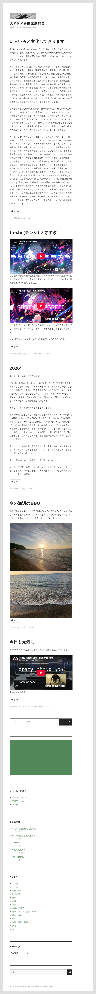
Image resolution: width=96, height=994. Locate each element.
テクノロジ (17, 890)
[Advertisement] (41, 757)
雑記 (24, 218)
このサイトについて (21, 797)
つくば (15, 883)
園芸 (14, 904)
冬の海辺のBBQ (25, 503)
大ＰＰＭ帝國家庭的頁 (27, 23)
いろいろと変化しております (37, 41)
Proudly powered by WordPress (40, 986)
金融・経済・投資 (20, 922)
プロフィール (18, 801)
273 (28, 722)
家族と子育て (18, 908)
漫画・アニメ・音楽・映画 (32, 354)
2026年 (17, 368)
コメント (31, 218)
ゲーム (15, 887)
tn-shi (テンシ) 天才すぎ (33, 232)
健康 (14, 897)
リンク (15, 804)
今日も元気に (22, 641)
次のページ (68, 725)
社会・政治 (17, 915)
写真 (14, 901)
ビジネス (16, 894)
